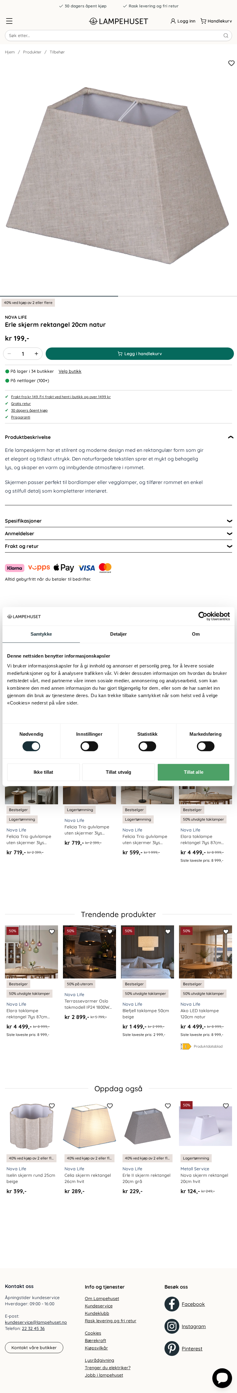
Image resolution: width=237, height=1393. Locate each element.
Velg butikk (70, 371)
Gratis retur (21, 403)
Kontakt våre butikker (34, 1347)
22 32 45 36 (33, 1328)
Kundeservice (99, 1306)
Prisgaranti (20, 417)
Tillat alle (193, 772)
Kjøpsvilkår (96, 1348)
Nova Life (16, 317)
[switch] (89, 746)
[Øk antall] (36, 354)
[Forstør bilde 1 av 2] (118, 176)
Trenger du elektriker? (108, 1367)
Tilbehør (57, 51)
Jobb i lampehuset (104, 1375)
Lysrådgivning (99, 1360)
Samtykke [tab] (41, 634)
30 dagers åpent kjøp (85, 5)
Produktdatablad (208, 1046)
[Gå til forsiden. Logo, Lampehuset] (118, 21)
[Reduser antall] (9, 354)
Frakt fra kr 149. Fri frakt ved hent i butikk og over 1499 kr (61, 396)
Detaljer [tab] (118, 634)
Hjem (10, 51)
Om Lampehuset (102, 1298)
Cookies (93, 1333)
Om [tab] (196, 634)
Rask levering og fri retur (154, 5)
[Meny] (9, 21)
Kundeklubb (97, 1313)
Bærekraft (95, 1340)
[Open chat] (222, 1378)
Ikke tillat (43, 772)
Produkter (32, 51)
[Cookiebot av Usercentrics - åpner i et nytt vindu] (203, 616)
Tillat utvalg (118, 772)
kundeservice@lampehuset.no (36, 1322)
